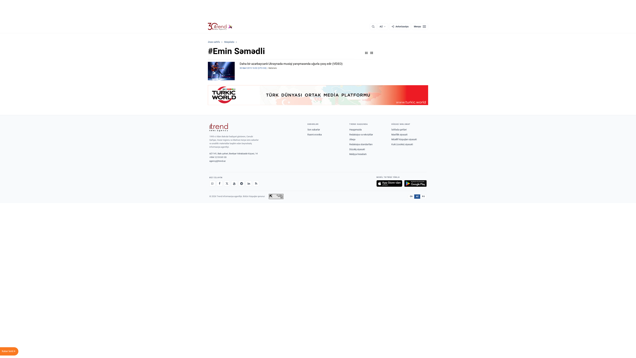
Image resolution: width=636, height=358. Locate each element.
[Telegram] (241, 183)
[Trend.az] (220, 26)
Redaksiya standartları (360, 144)
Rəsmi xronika (314, 134)
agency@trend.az (217, 161)
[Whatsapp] (212, 183)
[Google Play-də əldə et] (415, 183)
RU (423, 196)
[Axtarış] (373, 26)
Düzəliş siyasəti (357, 149)
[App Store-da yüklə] (389, 183)
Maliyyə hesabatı (358, 154)
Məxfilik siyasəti (399, 134)
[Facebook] (220, 183)
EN (411, 196)
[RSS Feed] (256, 183)
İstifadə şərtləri (399, 129)
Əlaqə (352, 139)
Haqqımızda (355, 129)
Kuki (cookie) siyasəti (402, 144)
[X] (227, 183)
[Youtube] (234, 183)
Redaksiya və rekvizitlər (361, 134)
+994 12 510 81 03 (217, 157)
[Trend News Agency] (218, 127)
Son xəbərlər (313, 129)
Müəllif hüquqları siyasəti (404, 139)
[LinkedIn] (249, 183)
